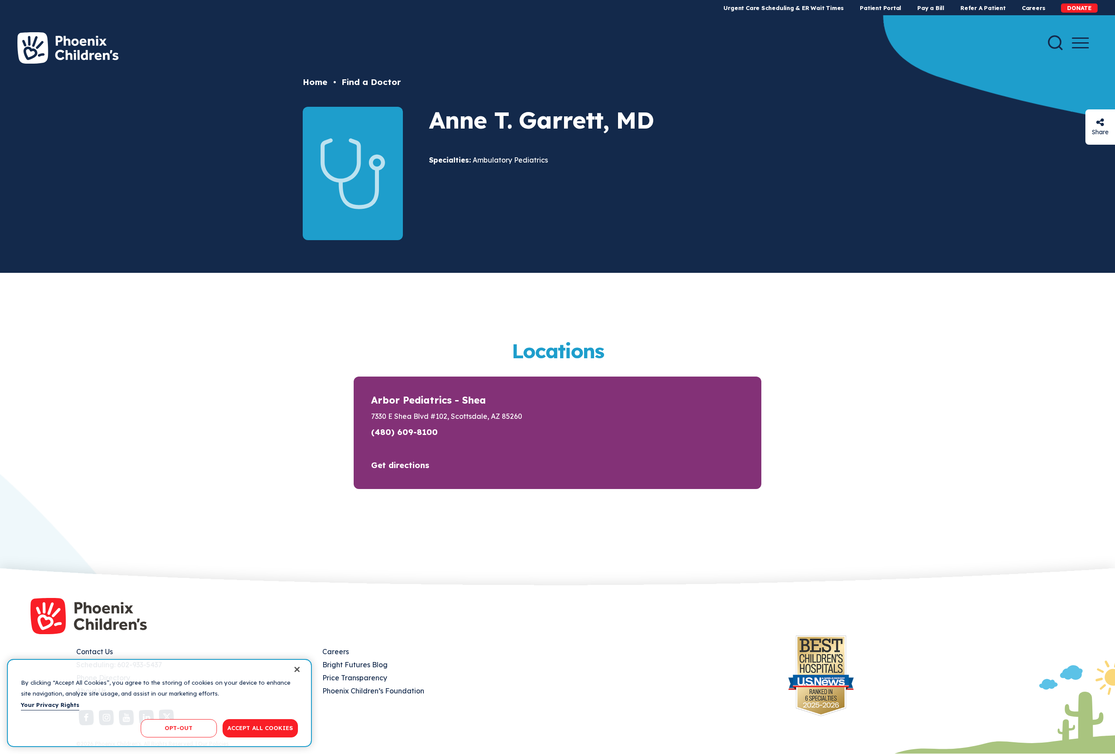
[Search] (1055, 43)
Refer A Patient (983, 7)
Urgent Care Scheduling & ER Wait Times (783, 7)
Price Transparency (354, 677)
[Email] (1100, 122)
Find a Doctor (371, 82)
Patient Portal (880, 7)
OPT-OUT (179, 727)
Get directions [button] (400, 465)
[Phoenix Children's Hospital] (67, 48)
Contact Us (94, 651)
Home (315, 82)
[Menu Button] (1080, 42)
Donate (1079, 7)
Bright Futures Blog (355, 664)
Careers (1033, 7)
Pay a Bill (930, 7)
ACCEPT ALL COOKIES (260, 727)
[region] (159, 703)
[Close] (297, 669)
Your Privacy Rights (50, 704)
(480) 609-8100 (404, 432)
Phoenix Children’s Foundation (373, 690)
